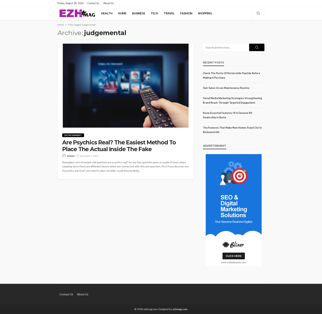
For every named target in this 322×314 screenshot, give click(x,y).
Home (122, 13)
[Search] (258, 13)
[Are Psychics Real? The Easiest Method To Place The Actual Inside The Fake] (126, 86)
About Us (108, 3)
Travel (169, 13)
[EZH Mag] (77, 13)
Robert (71, 155)
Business (138, 13)
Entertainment (73, 135)
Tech (154, 13)
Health (106, 13)
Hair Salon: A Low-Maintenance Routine (226, 87)
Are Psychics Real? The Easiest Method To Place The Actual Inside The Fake (119, 146)
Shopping (205, 13)
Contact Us (93, 3)
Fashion (186, 13)
